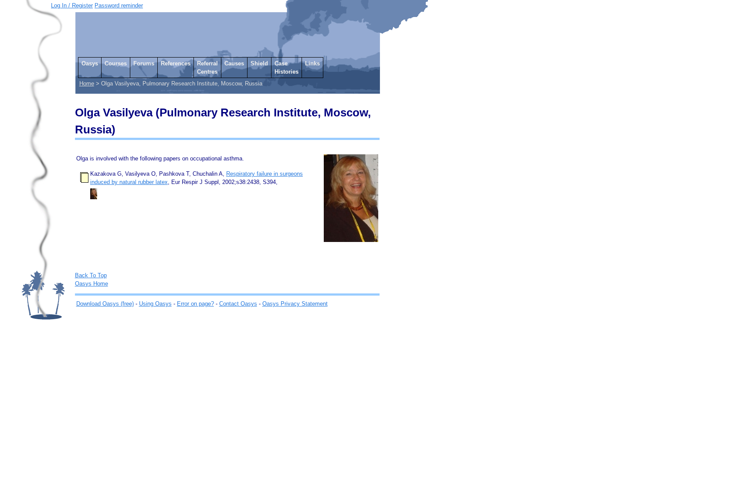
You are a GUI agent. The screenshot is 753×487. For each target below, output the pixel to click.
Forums (143, 63)
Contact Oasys (238, 303)
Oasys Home (91, 283)
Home (86, 83)
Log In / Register (72, 5)
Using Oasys (155, 303)
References (175, 63)
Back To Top (91, 275)
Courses (116, 63)
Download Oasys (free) (105, 303)
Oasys (89, 63)
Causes (234, 63)
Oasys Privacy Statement (295, 303)
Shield (259, 63)
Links (312, 63)
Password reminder (119, 5)
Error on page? (195, 303)
